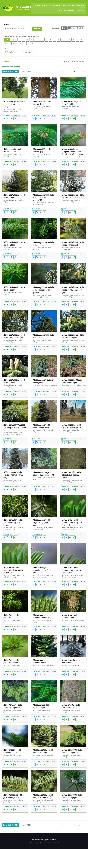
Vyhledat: (7, 25)
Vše (7, 40)
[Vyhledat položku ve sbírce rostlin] (15, 118)
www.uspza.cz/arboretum (76, 11)
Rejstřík (80, 28)
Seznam (72, 28)
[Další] (80, 71)
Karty (65, 28)
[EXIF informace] (4, 118)
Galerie (8, 61)
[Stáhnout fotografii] (11, 118)
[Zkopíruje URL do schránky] (7, 118)
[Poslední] (84, 71)
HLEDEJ (37, 29)
